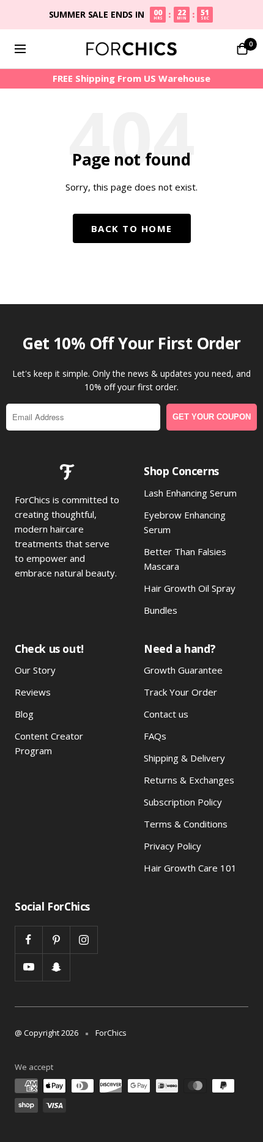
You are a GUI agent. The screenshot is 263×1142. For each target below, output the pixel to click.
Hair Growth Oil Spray (189, 588)
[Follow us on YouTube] (28, 967)
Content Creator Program (49, 743)
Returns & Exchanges (189, 780)
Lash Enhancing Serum (190, 493)
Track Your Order (180, 692)
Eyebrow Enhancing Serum (185, 522)
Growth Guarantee (183, 670)
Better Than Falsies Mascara (185, 558)
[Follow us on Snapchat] (56, 967)
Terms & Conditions (186, 824)
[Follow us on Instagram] (83, 939)
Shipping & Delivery (184, 758)
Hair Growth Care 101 (190, 868)
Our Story (35, 670)
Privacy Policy (172, 846)
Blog (24, 714)
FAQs (155, 736)
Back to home (131, 228)
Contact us (166, 714)
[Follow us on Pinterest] (56, 939)
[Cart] (242, 49)
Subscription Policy (183, 802)
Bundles (160, 610)
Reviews (33, 692)
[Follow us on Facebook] (28, 939)
